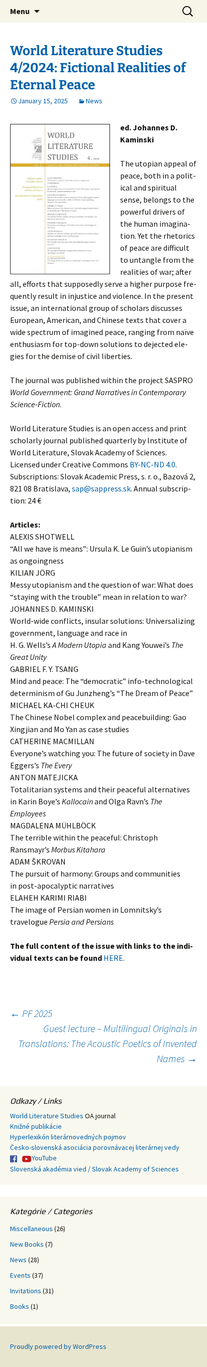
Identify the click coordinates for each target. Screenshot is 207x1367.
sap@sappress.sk (101, 488)
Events (20, 1275)
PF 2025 (31, 1013)
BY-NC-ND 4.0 (152, 464)
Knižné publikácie (36, 1126)
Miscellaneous (31, 1228)
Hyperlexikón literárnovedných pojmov (68, 1136)
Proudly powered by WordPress (58, 1346)
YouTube (44, 1157)
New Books (27, 1244)
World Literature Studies (46, 1115)
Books (19, 1306)
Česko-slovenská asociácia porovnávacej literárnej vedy (94, 1147)
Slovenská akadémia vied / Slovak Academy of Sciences (94, 1168)
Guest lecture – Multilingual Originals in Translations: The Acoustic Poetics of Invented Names (107, 1043)
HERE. (114, 958)
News (94, 100)
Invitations (25, 1290)
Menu (20, 11)
